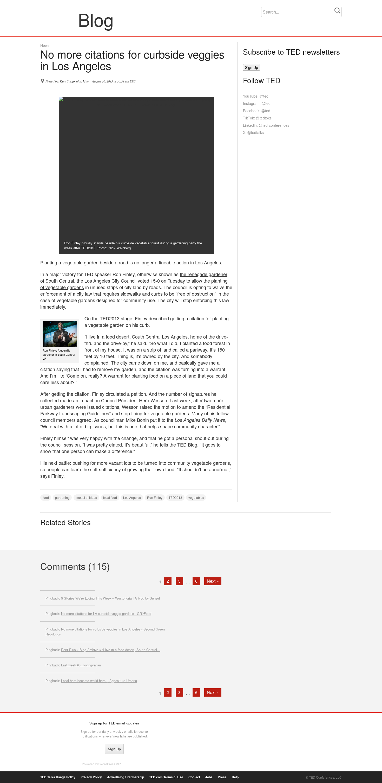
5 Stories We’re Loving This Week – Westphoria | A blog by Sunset (110, 598)
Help (235, 777)
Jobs (209, 777)
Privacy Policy (91, 777)
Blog (59, 19)
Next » (213, 581)
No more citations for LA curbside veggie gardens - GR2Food (106, 613)
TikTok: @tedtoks (257, 117)
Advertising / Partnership (125, 777)
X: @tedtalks (253, 132)
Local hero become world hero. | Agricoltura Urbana (99, 680)
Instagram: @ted (257, 103)
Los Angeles (132, 497)
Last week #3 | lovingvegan (81, 665)
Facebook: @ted (256, 110)
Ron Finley (154, 497)
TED (51, 724)
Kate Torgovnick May (74, 81)
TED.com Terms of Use (166, 777)
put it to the (187, 419)
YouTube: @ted (255, 96)
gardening (62, 497)
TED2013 (175, 497)
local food (110, 497)
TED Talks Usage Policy (57, 777)
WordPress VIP (110, 764)
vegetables (196, 497)
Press (222, 777)
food (46, 497)
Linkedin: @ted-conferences (266, 125)
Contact (194, 777)
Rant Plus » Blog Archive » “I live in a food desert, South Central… (110, 649)
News (44, 45)
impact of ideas (86, 497)
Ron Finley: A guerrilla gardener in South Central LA (59, 354)
